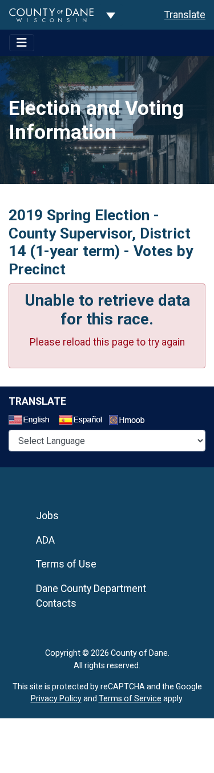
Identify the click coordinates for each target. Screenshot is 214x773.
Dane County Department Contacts (91, 596)
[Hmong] (130, 421)
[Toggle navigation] (21, 42)
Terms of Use (66, 564)
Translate (184, 14)
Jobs (47, 515)
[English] (32, 421)
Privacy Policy (56, 698)
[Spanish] (83, 421)
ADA (45, 540)
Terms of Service (130, 698)
